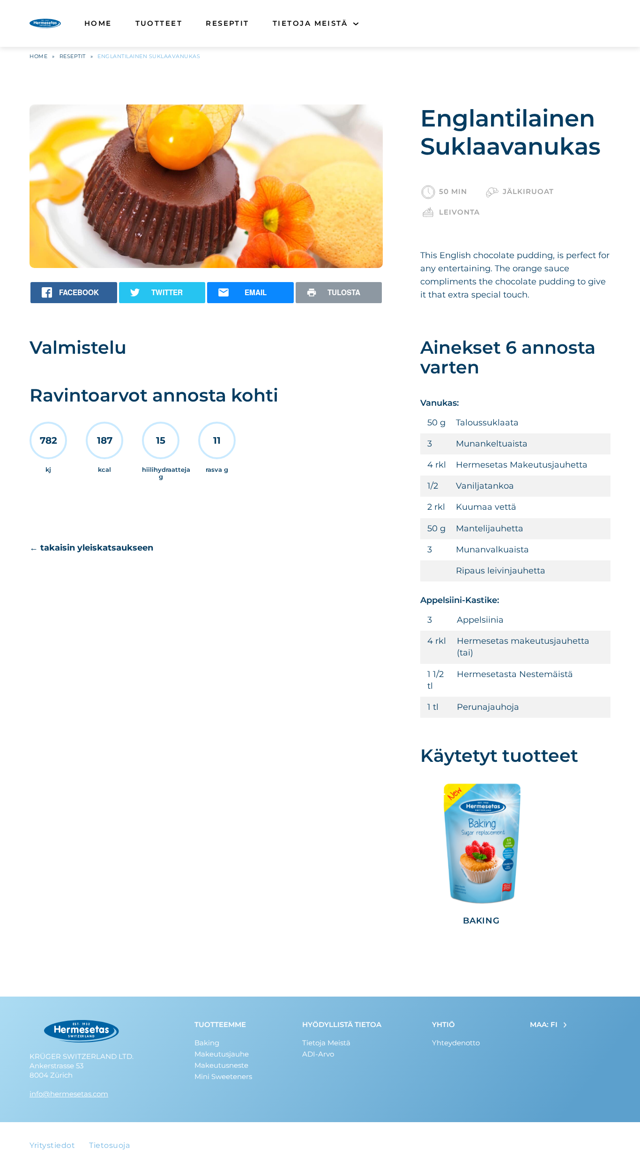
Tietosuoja (109, 1145)
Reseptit (227, 23)
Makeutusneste (221, 1065)
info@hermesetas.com (69, 1093)
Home (98, 23)
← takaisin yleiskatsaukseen (91, 548)
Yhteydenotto (456, 1042)
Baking (206, 1042)
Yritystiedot (52, 1145)
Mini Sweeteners (223, 1076)
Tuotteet (159, 23)
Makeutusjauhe (221, 1054)
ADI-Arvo (318, 1054)
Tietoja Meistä (310, 23)
